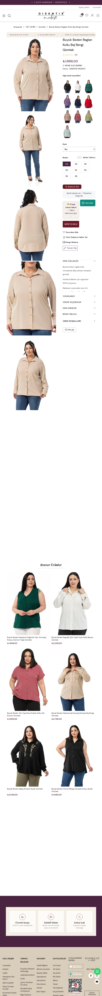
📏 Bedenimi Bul (72, 186)
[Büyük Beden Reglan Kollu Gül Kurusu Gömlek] (78, 116)
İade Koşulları (8, 983)
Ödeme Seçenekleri (72, 302)
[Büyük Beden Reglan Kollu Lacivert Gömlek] (78, 101)
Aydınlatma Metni (27, 975)
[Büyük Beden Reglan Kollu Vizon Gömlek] (67, 116)
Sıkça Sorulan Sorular (8, 987)
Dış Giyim (56, 973)
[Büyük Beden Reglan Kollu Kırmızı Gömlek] (88, 101)
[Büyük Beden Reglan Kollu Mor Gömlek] (67, 101)
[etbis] (75, 986)
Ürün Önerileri (69, 308)
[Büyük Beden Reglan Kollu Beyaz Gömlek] (78, 86)
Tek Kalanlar (58, 988)
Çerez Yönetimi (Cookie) (26, 983)
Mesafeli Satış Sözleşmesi (26, 989)
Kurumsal (97, 7)
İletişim (5, 969)
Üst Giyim (57, 965)
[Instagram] (96, 975)
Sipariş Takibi (84, 7)
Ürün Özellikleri (70, 261)
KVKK (22, 979)
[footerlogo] (92, 959)
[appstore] (76, 966)
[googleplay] (76, 973)
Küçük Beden (58, 991)
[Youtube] (96, 981)
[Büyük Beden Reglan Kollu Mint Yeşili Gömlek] (67, 131)
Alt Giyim (56, 969)
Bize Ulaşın (41, 991)
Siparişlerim (41, 977)
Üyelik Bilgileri (42, 965)
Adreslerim (41, 980)
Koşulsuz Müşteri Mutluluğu (27, 970)
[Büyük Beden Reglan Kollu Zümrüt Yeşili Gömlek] (88, 86)
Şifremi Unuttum (43, 969)
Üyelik (5, 973)
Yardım (39, 988)
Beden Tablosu (89, 157)
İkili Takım (57, 977)
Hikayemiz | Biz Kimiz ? (8, 978)
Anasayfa (6, 965)
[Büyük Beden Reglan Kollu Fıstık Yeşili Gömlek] (88, 116)
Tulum (55, 984)
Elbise (55, 980)
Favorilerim (41, 984)
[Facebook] (90, 975)
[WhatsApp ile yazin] (97, 971)
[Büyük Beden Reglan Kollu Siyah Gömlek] (67, 86)
